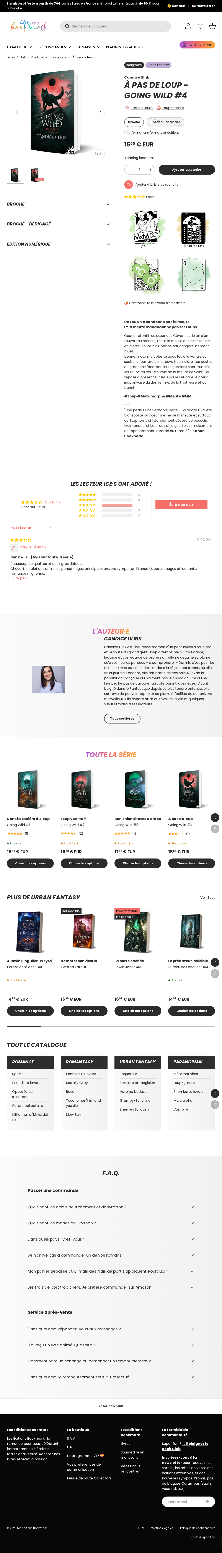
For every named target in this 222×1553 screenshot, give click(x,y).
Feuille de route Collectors (89, 1478)
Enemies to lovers (81, 1073)
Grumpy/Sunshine (135, 1100)
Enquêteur (128, 1073)
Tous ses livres (122, 718)
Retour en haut (111, 1406)
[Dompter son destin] (84, 931)
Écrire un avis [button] (181, 504)
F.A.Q (71, 1447)
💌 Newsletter (203, 6)
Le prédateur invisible (188, 960)
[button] (212, 26)
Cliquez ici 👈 (142, 6)
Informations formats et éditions (154, 132)
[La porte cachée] (137, 931)
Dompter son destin (79, 960)
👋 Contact (176, 6)
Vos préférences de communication (84, 1467)
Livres (11, 57)
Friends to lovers (26, 1082)
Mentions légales (162, 1528)
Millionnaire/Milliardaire (30, 1117)
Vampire (180, 1109)
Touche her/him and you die (83, 1103)
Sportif (18, 1073)
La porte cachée (129, 960)
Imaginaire (58, 57)
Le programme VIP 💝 (85, 1455)
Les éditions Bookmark (32, 1528)
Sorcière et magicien (137, 1082)
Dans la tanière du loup (28, 818)
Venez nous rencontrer (130, 1469)
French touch (142, 108)
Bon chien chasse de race (137, 818)
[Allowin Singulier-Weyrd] (30, 931)
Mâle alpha (182, 1100)
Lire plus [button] (20, 578)
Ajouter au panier (186, 169)
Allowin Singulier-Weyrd (29, 960)
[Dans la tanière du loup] (30, 789)
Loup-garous (173, 108)
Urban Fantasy (32, 57)
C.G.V (140, 1528)
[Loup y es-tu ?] (84, 789)
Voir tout (207, 897)
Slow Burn (74, 1114)
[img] (20, 540)
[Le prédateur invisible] (191, 931)
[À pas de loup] (191, 789)
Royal (70, 1091)
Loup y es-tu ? (73, 818)
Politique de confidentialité (197, 1528)
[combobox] (115, 26)
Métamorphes (185, 1073)
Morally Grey (77, 1082)
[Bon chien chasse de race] (137, 789)
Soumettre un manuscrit (132, 1455)
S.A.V (71, 1438)
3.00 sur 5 (52, 502)
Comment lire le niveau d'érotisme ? (157, 303)
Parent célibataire (27, 1105)
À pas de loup (180, 818)
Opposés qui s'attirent (22, 1094)
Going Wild (148, 95)
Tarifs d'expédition (203, 1537)
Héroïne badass (133, 1091)
